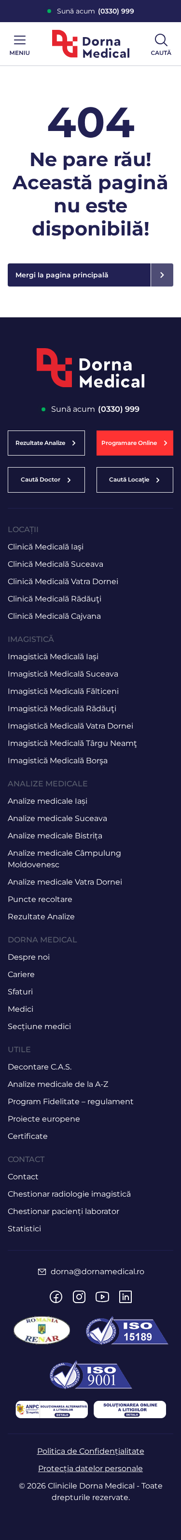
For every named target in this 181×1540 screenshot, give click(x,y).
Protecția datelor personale (90, 1468)
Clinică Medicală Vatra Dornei (63, 581)
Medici (20, 1009)
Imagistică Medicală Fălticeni (63, 691)
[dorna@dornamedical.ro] (42, 1272)
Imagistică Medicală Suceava (63, 674)
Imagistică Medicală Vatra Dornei (70, 726)
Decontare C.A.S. (39, 1066)
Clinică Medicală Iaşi (46, 546)
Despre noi (29, 957)
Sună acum (95, 11)
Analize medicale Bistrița (55, 835)
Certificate (28, 1136)
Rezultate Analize (41, 916)
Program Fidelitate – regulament (71, 1101)
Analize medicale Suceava (57, 818)
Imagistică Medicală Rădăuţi (62, 708)
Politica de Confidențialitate (90, 1451)
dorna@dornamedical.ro (97, 1271)
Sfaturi (20, 991)
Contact (23, 1176)
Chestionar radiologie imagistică (69, 1194)
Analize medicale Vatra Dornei (65, 882)
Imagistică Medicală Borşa (58, 760)
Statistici (24, 1228)
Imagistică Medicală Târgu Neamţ (72, 743)
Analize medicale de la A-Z (58, 1084)
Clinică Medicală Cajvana (54, 616)
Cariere (21, 974)
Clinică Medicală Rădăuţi (54, 598)
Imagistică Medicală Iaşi (53, 656)
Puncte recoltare (40, 899)
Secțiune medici (39, 1026)
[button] (135, 443)
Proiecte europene (44, 1118)
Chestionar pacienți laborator (63, 1211)
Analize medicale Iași (47, 801)
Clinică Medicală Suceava (55, 564)
